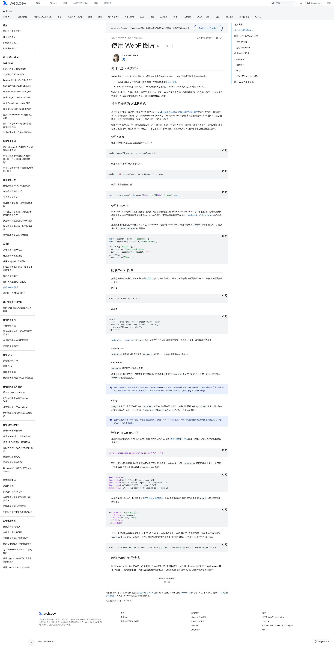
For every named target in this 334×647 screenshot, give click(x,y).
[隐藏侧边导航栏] (31, 642)
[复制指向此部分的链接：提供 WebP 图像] (135, 270)
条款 (40, 641)
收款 (90, 17)
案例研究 (107, 3)
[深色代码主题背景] (223, 150)
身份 (60, 17)
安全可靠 (187, 17)
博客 (96, 3)
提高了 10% (170, 82)
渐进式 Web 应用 (75, 17)
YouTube (265, 621)
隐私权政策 (48, 641)
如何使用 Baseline (80, 3)
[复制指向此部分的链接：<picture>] (126, 348)
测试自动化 (244, 17)
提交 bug (124, 617)
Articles (7, 11)
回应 (142, 17)
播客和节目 (196, 629)
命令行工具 (166, 112)
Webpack (192, 215)
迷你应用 (163, 17)
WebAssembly (203, 17)
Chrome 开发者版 (198, 617)
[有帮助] (217, 38)
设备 (218, 17)
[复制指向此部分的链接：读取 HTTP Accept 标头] (141, 433)
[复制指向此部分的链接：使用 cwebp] (126, 136)
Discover (53, 3)
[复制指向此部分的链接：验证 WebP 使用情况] (142, 558)
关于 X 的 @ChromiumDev (273, 617)
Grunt (210, 215)
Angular (258, 17)
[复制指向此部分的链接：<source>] (124, 362)
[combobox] (283, 3)
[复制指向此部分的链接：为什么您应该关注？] (141, 68)
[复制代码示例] (226, 150)
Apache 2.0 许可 (187, 593)
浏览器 (148, 278)
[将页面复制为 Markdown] (166, 46)
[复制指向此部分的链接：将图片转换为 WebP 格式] (148, 103)
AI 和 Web (7, 17)
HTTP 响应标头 (153, 498)
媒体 (175, 17)
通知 (100, 17)
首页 (113, 38)
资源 (38, 3)
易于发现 (229, 17)
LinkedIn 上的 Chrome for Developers (277, 625)
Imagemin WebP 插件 (188, 112)
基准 (65, 3)
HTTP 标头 (178, 439)
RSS (263, 629)
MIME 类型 (142, 390)
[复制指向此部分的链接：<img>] (120, 400)
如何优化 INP (113, 17)
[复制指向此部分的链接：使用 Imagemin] (131, 205)
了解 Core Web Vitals (42, 17)
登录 (329, 3)
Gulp (201, 215)
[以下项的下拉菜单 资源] (43, 3)
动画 (152, 17)
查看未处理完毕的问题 (130, 621)
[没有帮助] (221, 38)
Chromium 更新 (197, 621)
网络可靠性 (129, 17)
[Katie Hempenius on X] (123, 60)
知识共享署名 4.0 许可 (146, 593)
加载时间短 (22, 17)
